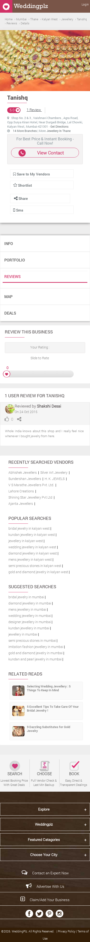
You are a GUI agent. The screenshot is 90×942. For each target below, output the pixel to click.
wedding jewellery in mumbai (29, 615)
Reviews (12, 276)
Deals (10, 313)
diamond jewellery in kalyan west (32, 553)
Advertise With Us (50, 886)
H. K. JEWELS (55, 478)
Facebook (29, 913)
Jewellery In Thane (59, 131)
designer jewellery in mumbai (29, 622)
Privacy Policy (67, 931)
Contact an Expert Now (50, 873)
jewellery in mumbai (22, 634)
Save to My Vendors (33, 174)
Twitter (39, 913)
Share (23, 198)
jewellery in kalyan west (25, 541)
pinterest (49, 913)
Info (8, 243)
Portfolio (14, 259)
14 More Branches (25, 131)
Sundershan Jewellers (24, 478)
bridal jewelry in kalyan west (29, 528)
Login (85, 4)
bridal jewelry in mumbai (26, 597)
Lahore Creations (21, 491)
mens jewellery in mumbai (27, 609)
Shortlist (25, 185)
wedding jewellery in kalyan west (32, 547)
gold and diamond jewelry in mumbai (35, 653)
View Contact (50, 153)
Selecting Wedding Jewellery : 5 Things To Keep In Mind (49, 688)
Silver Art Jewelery (53, 472)
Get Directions (59, 126)
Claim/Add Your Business (50, 899)
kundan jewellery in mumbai (28, 628)
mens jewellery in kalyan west (30, 559)
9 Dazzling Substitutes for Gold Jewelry (48, 729)
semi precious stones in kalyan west (34, 565)
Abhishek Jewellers (22, 472)
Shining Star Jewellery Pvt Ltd (30, 497)
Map (8, 296)
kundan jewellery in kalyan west (31, 534)
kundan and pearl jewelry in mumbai (35, 659)
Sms (19, 210)
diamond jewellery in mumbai (29, 603)
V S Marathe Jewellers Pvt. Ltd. (31, 485)
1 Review (34, 109)
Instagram (59, 913)
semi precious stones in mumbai (32, 640)
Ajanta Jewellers (20, 503)
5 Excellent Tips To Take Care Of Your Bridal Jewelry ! (53, 708)
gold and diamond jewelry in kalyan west (38, 572)
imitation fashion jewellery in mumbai (35, 646)
